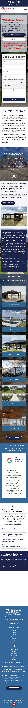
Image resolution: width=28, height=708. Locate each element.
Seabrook (15, 43)
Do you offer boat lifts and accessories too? (12, 540)
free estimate (21, 559)
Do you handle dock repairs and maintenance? (13, 535)
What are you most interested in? (13, 83)
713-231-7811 (14, 2)
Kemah (6, 45)
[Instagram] (16, 623)
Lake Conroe (6, 47)
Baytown (21, 45)
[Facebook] (12, 623)
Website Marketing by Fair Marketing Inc (14, 702)
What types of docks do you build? (13, 530)
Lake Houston (15, 47)
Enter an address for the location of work (14, 79)
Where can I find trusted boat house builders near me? (13, 511)
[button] (25, 9)
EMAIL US (14, 4)
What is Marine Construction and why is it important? (13, 546)
